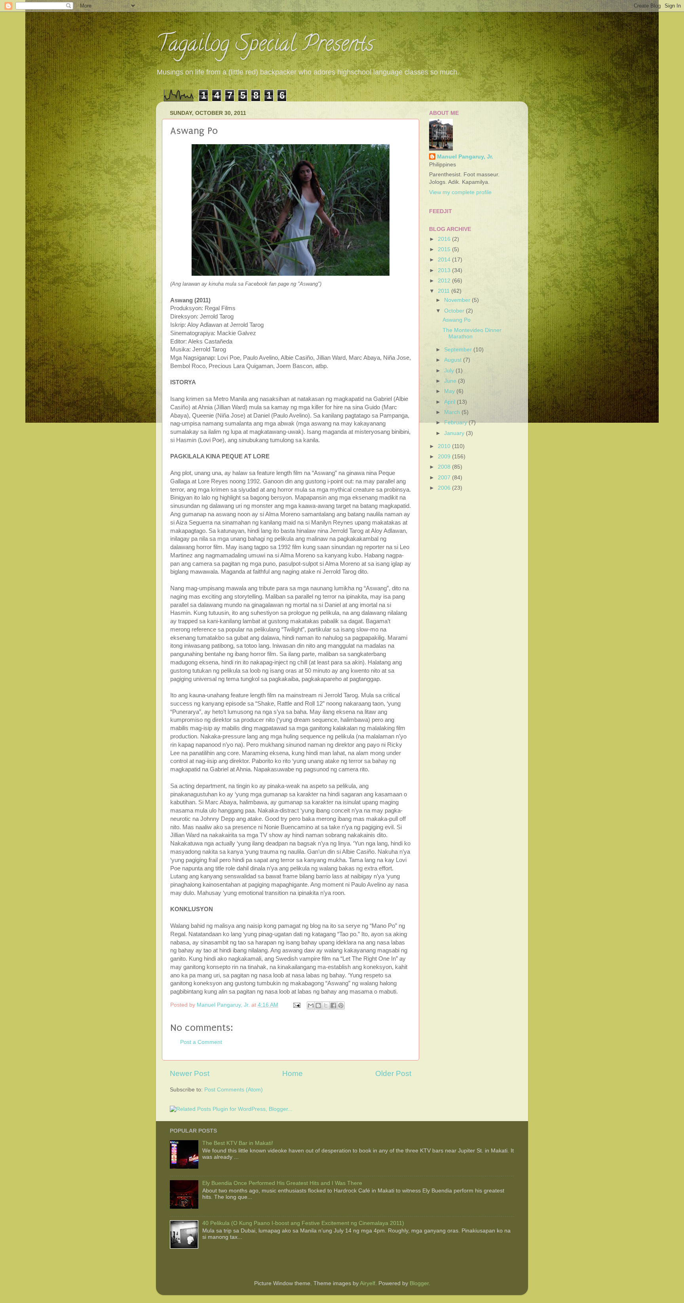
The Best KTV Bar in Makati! (237, 1143)
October (455, 311)
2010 (445, 446)
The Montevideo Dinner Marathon (472, 333)
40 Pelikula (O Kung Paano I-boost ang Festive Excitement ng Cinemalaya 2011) (303, 1223)
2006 (445, 488)
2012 (445, 281)
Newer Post (189, 1073)
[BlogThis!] (318, 1005)
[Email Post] (296, 1005)
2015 (445, 249)
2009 (445, 457)
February (456, 422)
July (450, 371)
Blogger (419, 1283)
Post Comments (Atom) (233, 1090)
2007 (445, 478)
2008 (445, 467)
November (458, 300)
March (453, 412)
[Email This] (311, 1005)
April (450, 402)
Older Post (393, 1073)
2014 (445, 260)
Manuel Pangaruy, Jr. (465, 157)
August (453, 360)
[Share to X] (326, 1005)
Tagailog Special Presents (265, 46)
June (451, 381)
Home (292, 1073)
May (450, 391)
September (458, 350)
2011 (444, 291)
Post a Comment (201, 1042)
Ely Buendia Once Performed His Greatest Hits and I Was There (282, 1183)
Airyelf (367, 1283)
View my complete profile (460, 192)
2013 (445, 270)
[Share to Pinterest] (341, 1005)
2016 (445, 239)
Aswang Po (457, 320)
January (455, 433)
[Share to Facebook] (333, 1005)
